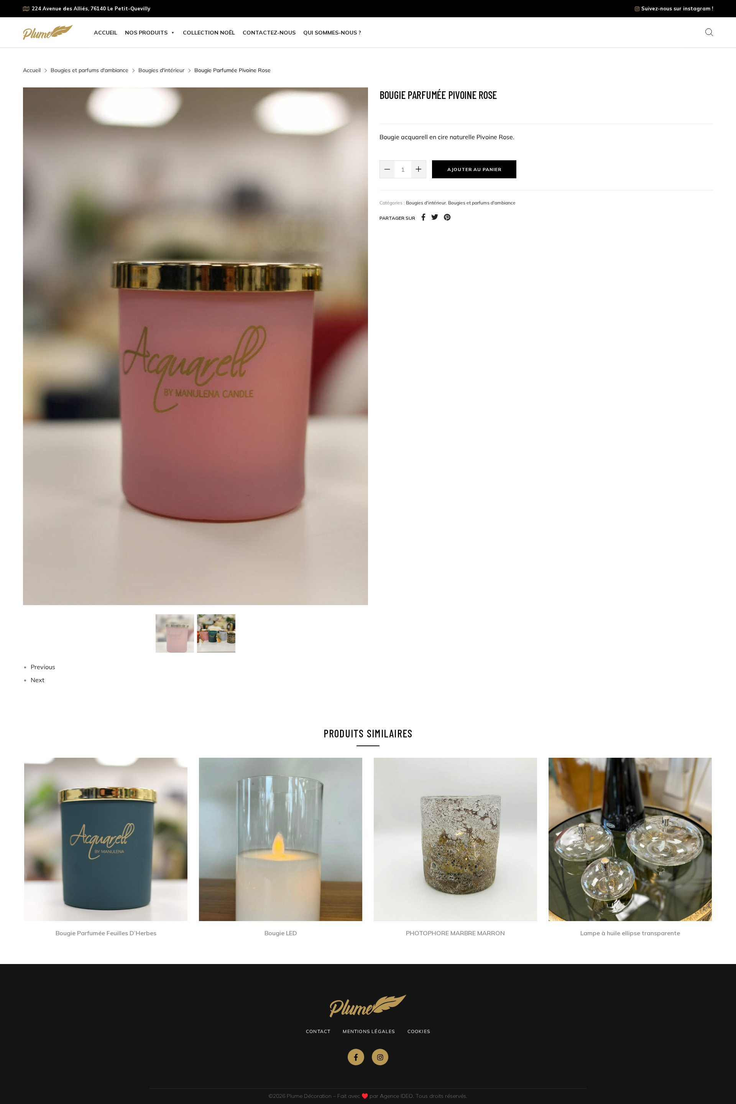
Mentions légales (369, 1031)
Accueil (105, 32)
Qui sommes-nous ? (332, 32)
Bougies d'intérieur (161, 70)
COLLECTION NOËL (209, 32)
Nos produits (146, 32)
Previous (43, 667)
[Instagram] (380, 1057)
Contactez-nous (269, 32)
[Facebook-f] (356, 1057)
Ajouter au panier (474, 169)
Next (37, 680)
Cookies (418, 1031)
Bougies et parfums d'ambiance (89, 70)
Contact (318, 1031)
